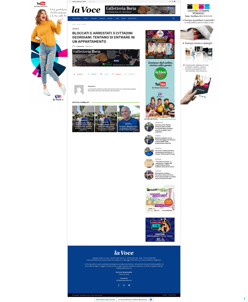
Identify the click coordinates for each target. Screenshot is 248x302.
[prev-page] (73, 135)
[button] (173, 18)
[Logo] (86, 9)
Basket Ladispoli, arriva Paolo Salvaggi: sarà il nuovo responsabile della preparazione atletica (106, 127)
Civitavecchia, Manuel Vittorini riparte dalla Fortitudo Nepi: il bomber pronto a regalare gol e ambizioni (83, 126)
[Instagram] (172, 1)
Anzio (78, 24)
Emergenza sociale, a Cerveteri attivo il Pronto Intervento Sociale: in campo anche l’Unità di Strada (165, 175)
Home (74, 24)
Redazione (80, 46)
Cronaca (83, 24)
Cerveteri (128, 124)
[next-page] (76, 135)
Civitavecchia (83, 120)
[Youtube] (174, 1)
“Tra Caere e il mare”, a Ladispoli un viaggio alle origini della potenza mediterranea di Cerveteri (164, 164)
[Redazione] (73, 46)
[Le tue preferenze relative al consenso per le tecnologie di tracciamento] (244, 298)
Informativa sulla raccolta (105, 299)
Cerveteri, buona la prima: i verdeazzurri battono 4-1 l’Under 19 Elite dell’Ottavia (128, 128)
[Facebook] (170, 1)
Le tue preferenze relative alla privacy (132, 299)
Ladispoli (105, 122)
